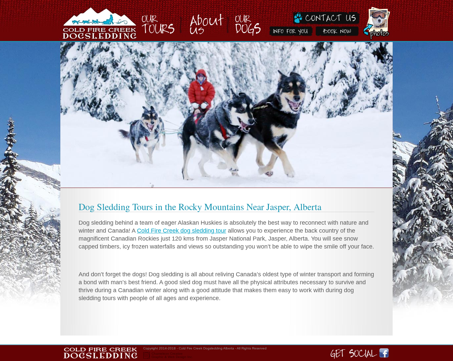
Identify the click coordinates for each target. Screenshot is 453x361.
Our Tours (163, 21)
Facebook (387, 352)
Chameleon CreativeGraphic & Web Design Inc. (172, 355)
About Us (206, 21)
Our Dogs (246, 21)
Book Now (337, 33)
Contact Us (312, 12)
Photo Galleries (376, 21)
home (101, 21)
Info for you (289, 33)
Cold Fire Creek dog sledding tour (181, 230)
